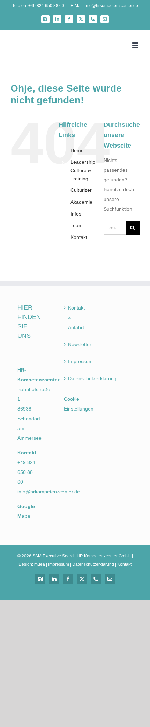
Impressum (75, 361)
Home (77, 150)
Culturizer (81, 190)
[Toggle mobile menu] (136, 45)
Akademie (81, 202)
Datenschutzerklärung (75, 378)
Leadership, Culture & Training (83, 170)
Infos (75, 214)
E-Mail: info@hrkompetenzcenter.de (104, 5)
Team (76, 225)
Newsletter (75, 344)
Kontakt (78, 237)
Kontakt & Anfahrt (75, 317)
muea (39, 564)
